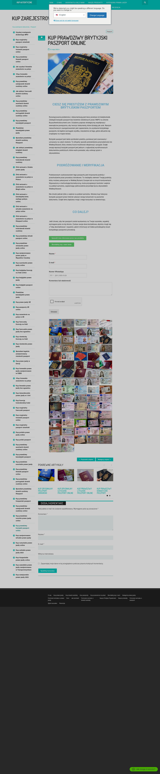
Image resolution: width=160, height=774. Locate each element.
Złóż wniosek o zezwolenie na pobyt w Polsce (24, 176)
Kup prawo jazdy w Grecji (23, 362)
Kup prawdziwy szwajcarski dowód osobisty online (23, 83)
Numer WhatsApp (56, 272)
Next (110, 465)
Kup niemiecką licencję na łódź (22, 337)
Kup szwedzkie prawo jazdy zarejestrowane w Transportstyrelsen (24, 567)
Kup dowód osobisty (72, 595)
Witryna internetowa (45, 554)
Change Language (97, 15)
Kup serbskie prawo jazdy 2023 (23, 551)
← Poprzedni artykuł (86, 459)
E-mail (52, 262)
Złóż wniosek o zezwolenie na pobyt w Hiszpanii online (24, 218)
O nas (59, 2)
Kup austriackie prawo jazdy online (24, 264)
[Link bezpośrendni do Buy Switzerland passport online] (66, 477)
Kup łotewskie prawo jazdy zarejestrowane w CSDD (24, 370)
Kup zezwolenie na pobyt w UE (23, 315)
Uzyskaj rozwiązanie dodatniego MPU (23, 33)
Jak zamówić (75, 598)
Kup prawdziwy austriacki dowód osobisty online (22, 103)
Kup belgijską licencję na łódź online (24, 271)
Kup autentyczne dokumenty (21, 27)
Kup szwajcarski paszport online (66, 489)
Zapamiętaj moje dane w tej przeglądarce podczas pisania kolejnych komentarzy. (72, 563)
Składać (54, 311)
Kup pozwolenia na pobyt (97, 595)
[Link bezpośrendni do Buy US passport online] (105, 477)
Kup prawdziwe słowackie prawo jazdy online (22, 245)
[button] (144, 769)
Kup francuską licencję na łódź (22, 323)
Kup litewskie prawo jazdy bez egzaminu (23, 386)
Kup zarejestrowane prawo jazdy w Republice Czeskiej (23, 255)
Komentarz (43, 514)
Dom (51, 2)
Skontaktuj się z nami (74, 2)
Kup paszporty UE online (22, 308)
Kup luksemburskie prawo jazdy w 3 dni (23, 394)
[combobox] (51, 275)
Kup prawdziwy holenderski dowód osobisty (23, 159)
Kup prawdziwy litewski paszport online (22, 59)
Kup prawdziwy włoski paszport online (24, 237)
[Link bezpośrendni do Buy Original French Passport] (46, 477)
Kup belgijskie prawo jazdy (23, 278)
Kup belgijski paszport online (24, 286)
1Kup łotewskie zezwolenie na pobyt (23, 75)
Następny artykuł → (104, 459)
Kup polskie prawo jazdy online (23, 433)
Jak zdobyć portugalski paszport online (85, 490)
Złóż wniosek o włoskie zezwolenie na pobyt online (24, 208)
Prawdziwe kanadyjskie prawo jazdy (23, 130)
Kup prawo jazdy (58, 595)
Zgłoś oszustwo (52, 603)
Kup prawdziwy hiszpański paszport (23, 500)
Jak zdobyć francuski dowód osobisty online (24, 93)
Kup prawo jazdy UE (23, 302)
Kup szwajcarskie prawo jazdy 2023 (22, 576)
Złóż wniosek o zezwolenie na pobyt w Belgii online (24, 186)
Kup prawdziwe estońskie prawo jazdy (24, 463)
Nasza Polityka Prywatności (108, 598)
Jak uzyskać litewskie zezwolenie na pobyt (24, 67)
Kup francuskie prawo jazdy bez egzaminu (24, 330)
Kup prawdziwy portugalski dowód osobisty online (23, 113)
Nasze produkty (95, 2)
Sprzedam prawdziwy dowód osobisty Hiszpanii (23, 140)
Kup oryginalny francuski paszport (45, 490)
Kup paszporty (84, 595)
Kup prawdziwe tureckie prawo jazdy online (23, 518)
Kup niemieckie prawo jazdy (24, 345)
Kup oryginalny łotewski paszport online (22, 49)
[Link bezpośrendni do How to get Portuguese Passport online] (85, 477)
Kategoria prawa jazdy (116, 2)
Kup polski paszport (23, 440)
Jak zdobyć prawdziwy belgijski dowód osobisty (24, 149)
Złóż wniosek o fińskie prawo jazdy (24, 168)
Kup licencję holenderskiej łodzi (23, 401)
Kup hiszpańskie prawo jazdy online (23, 558)
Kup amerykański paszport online (105, 489)
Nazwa (52, 254)
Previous (105, 465)
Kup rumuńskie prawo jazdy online (24, 544)
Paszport (33, 27)
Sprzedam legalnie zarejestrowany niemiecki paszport (23, 353)
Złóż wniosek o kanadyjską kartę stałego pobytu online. (22, 198)
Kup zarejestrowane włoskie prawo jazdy (23, 536)
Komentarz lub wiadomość (60, 281)
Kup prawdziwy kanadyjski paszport (23, 121)
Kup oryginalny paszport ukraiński (23, 41)
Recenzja (116, 7)
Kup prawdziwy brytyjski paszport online (22, 528)
